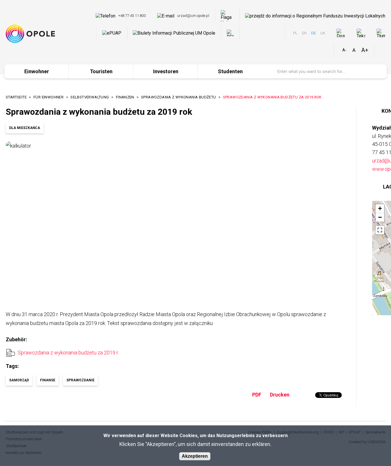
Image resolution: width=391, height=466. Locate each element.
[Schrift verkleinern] (344, 50)
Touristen (101, 71)
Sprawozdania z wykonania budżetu (178, 97)
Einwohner (36, 71)
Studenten (230, 71)
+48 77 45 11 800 (132, 15)
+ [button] (380, 208)
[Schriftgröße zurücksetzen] (354, 50)
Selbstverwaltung (89, 97)
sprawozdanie (80, 380)
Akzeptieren (195, 456)
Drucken (279, 395)
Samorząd (19, 380)
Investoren (165, 71)
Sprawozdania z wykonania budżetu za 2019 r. (68, 353)
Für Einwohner (48, 97)
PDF (256, 395)
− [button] (380, 217)
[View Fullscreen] (380, 230)
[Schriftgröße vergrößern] (364, 50)
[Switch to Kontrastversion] (382, 50)
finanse (47, 380)
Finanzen (125, 97)
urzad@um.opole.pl (193, 15)
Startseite (16, 97)
